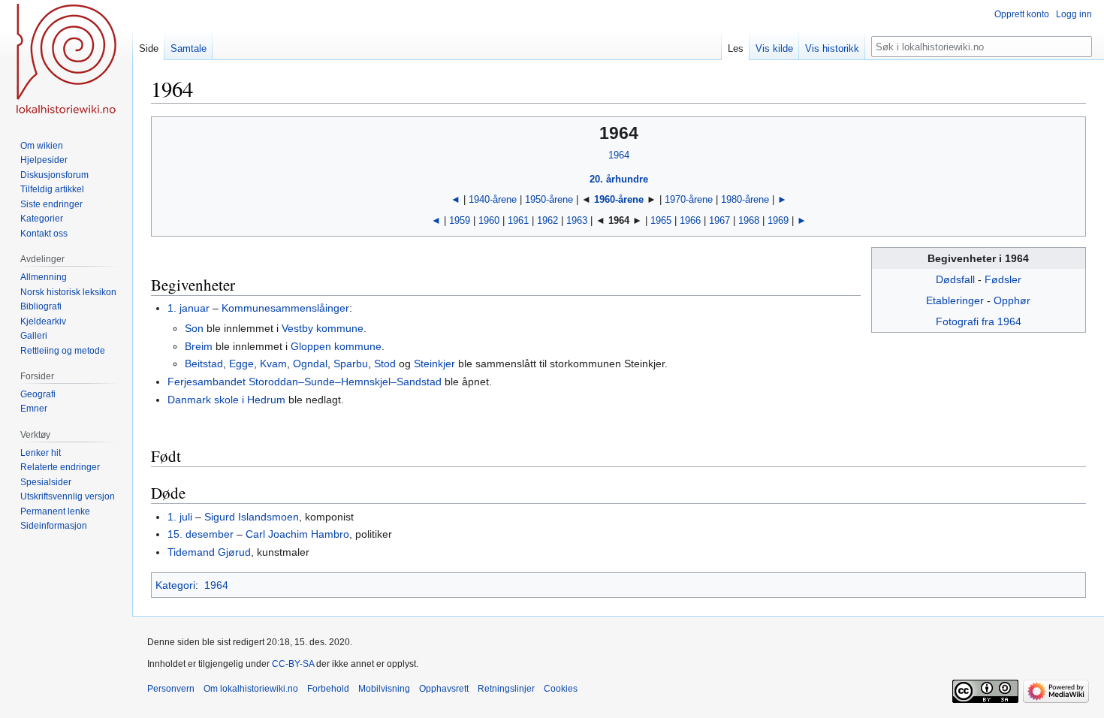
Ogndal (310, 363)
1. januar (188, 308)
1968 (748, 220)
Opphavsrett (444, 688)
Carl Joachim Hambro (297, 534)
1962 (547, 220)
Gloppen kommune (336, 346)
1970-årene (689, 199)
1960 (488, 220)
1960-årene (619, 199)
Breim (199, 346)
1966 (690, 220)
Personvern (171, 688)
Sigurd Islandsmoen (251, 517)
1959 (459, 220)
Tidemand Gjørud (209, 552)
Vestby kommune (322, 328)
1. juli (179, 517)
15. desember (200, 534)
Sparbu (350, 363)
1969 (778, 220)
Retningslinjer (506, 688)
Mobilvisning (384, 688)
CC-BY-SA (293, 664)
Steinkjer (434, 363)
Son (194, 328)
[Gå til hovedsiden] (66, 60)
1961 (518, 220)
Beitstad (204, 363)
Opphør (1012, 300)
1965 (660, 220)
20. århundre (619, 179)
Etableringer (955, 300)
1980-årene (745, 199)
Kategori (175, 585)
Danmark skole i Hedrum (226, 400)
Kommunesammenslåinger (285, 308)
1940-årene (493, 199)
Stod (385, 363)
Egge (241, 363)
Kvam (273, 363)
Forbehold (328, 688)
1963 (576, 220)
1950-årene (549, 199)
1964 (618, 155)
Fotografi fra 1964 (978, 321)
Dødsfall (955, 279)
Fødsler (1003, 279)
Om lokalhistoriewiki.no (251, 688)
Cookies (561, 688)
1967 (719, 220)
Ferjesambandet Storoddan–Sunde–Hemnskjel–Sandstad (304, 382)
